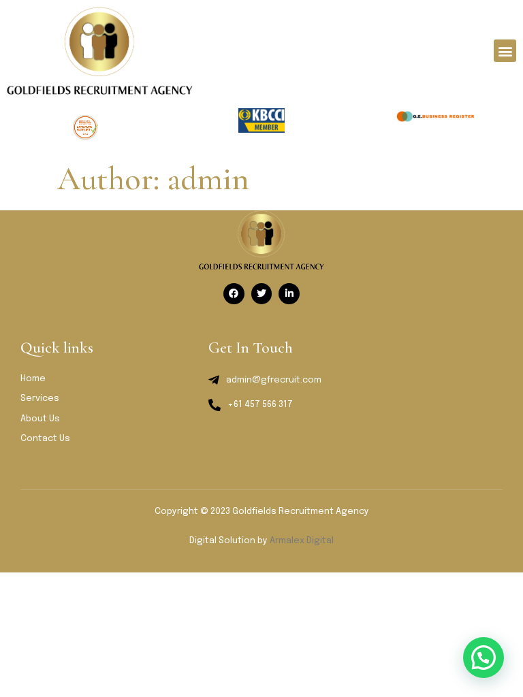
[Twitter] (261, 293)
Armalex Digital (302, 540)
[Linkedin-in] (289, 293)
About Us (40, 419)
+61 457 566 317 (260, 404)
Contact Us (45, 438)
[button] (505, 50)
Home (33, 378)
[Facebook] (233, 293)
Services (39, 398)
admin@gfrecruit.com (273, 380)
